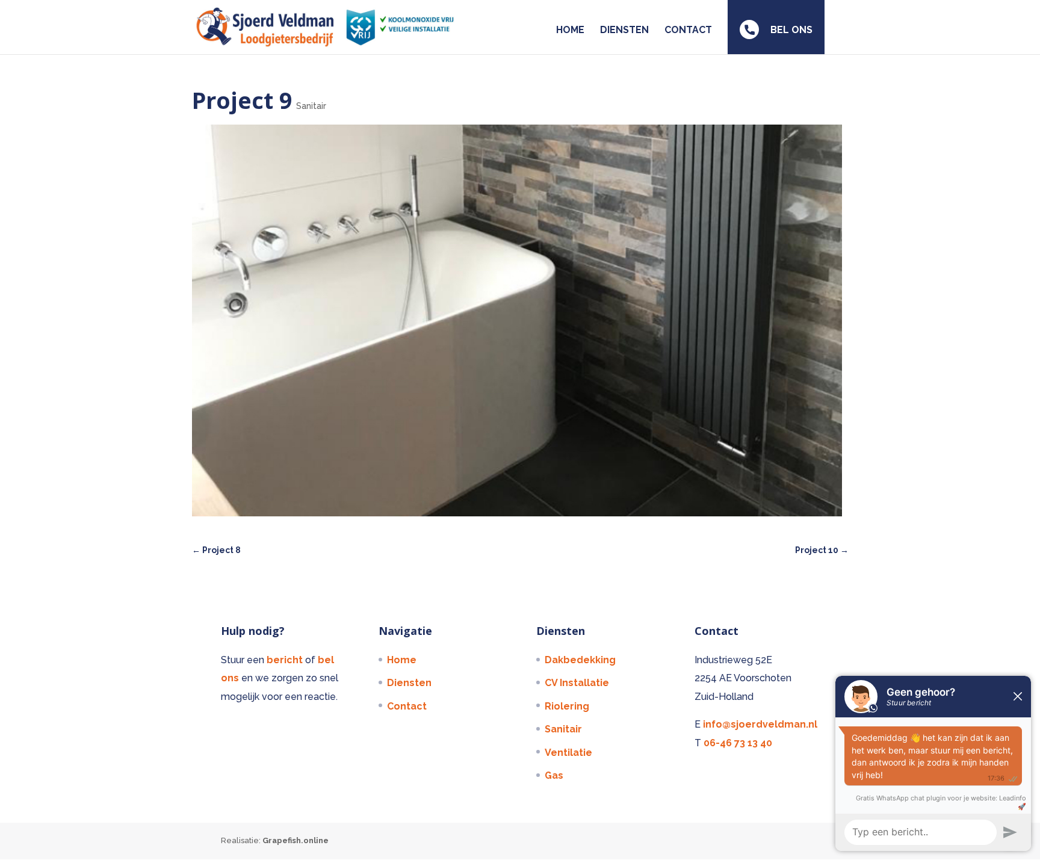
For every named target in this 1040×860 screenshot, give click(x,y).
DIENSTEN (624, 31)
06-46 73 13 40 (738, 743)
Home (401, 660)
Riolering (567, 706)
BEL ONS (790, 30)
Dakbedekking (580, 660)
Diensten (409, 682)
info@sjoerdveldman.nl (760, 724)
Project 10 (822, 550)
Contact (407, 706)
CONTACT (688, 31)
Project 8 (216, 550)
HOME (570, 31)
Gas (554, 775)
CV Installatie (577, 682)
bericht (286, 660)
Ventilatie (568, 752)
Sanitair (311, 106)
